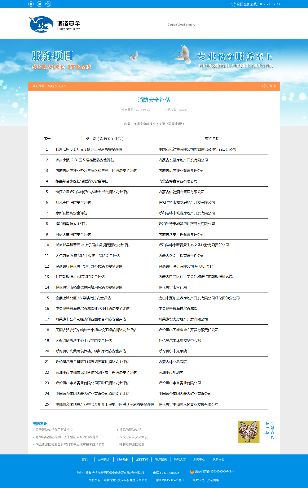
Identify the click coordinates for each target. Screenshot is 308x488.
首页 (50, 86)
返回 (273, 86)
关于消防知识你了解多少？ (54, 429)
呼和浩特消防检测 (132, 444)
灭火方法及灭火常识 (133, 437)
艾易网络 (213, 480)
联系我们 (218, 459)
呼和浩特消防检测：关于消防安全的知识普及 (67, 437)
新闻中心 (199, 459)
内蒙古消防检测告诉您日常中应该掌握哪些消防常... (71, 444)
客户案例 (161, 459)
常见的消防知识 (130, 429)
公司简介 (104, 459)
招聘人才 (180, 459)
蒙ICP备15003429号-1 (170, 480)
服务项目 (60, 86)
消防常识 (40, 424)
